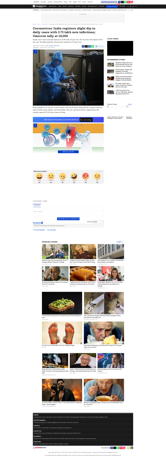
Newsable (43, 2)
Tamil (70, 2)
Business (71, 6)
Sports (84, 6)
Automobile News (91, 438)
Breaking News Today (39, 417)
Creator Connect (112, 6)
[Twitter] (122, 2)
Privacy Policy (68, 452)
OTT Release (48, 422)
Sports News (37, 427)
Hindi (79, 2)
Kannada (50, 2)
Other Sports (68, 427)
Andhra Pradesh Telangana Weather (102, 10)
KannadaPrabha (58, 2)
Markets (77, 6)
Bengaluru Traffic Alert (75, 10)
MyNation (90, 2)
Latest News (52, 6)
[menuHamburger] (133, 6)
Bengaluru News (103, 417)
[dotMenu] (128, 6)
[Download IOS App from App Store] (131, 448)
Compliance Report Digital (105, 452)
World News (66, 417)
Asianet (39, 448)
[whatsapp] (125, 2)
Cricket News (44, 427)
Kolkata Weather (87, 10)
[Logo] (40, 6)
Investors (115, 452)
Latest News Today (51, 417)
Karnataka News (74, 417)
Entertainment (92, 6)
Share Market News (47, 438)
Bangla (75, 2)
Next (132, 10)
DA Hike (62, 438)
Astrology (62, 433)
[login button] (131, 6)
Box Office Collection (73, 422)
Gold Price (56, 438)
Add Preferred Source (107, 2)
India (59, 6)
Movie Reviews (62, 422)
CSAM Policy (76, 452)
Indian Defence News (92, 417)
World (64, 6)
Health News (56, 433)
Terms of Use (60, 452)
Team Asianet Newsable (52, 45)
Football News (53, 427)
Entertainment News (39, 422)
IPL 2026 (122, 6)
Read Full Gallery (68, 151)
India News (59, 417)
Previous (129, 10)
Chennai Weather (53, 443)
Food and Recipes (47, 433)
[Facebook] (119, 2)
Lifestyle (101, 6)
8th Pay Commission (70, 438)
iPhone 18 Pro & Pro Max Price (60, 10)
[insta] (131, 2)
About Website (52, 452)
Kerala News (83, 417)
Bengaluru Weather (64, 443)
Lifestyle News (38, 433)
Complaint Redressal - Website (88, 452)
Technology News (80, 438)
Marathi (84, 2)
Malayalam (36, 2)
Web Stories (77, 433)
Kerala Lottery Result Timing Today (122, 10)
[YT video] (128, 2)
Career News (69, 433)
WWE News (61, 427)
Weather (36, 443)
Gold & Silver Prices (46, 10)
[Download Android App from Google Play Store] (128, 448)
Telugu (65, 2)
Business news (38, 438)
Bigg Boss (55, 422)
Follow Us (100, 46)
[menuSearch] (136, 6)
